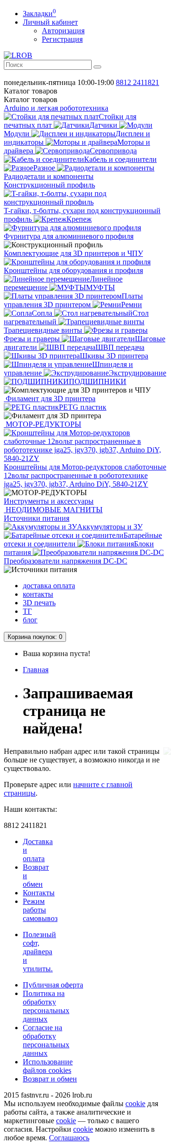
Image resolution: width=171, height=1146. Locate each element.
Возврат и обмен (50, 1079)
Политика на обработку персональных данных (46, 1006)
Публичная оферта (53, 985)
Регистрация (62, 39)
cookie (135, 1103)
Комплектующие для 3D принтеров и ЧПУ (73, 253)
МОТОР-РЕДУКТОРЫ (42, 424)
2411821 (137, 82)
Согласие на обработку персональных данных (46, 1040)
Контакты (39, 893)
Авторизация (63, 31)
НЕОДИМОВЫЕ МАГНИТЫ (53, 510)
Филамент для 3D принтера (49, 399)
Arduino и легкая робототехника (56, 108)
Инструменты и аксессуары (49, 501)
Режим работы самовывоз (40, 909)
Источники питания (36, 518)
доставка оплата (49, 586)
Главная (35, 670)
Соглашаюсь (69, 1138)
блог (30, 620)
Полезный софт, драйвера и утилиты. (39, 951)
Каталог (30, 99)
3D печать (39, 603)
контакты (38, 594)
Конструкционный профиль (49, 185)
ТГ (27, 611)
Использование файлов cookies (48, 1066)
